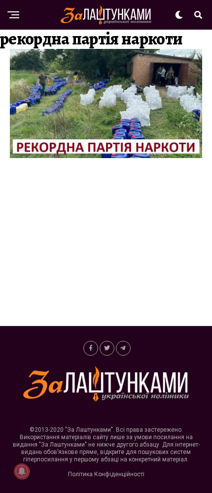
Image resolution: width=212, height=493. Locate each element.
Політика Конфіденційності (106, 474)
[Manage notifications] (22, 471)
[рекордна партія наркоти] (106, 155)
